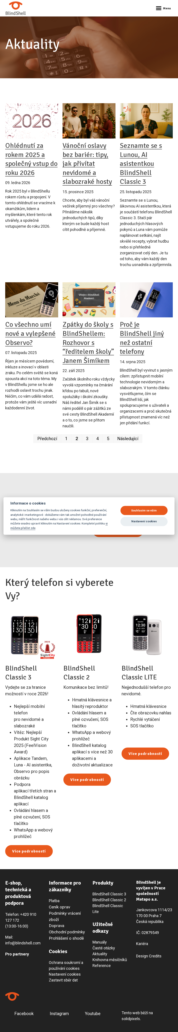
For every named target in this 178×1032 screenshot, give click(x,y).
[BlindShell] (15, 8)
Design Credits (149, 956)
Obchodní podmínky (67, 931)
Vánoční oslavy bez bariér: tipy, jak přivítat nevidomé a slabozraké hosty (87, 163)
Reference (101, 965)
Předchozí (47, 438)
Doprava (56, 925)
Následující (127, 438)
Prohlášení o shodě (66, 938)
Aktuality (99, 954)
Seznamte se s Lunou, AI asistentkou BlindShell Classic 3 (141, 163)
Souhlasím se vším (144, 510)
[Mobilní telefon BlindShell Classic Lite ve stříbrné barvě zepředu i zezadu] (147, 635)
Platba (54, 900)
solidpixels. (131, 1018)
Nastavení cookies (65, 974)
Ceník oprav (59, 907)
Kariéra (142, 943)
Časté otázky (103, 948)
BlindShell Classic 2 (109, 900)
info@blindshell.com (23, 943)
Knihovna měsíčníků (109, 959)
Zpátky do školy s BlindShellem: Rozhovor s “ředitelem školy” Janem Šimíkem (88, 342)
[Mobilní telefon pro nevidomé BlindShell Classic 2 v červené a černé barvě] (89, 635)
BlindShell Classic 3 (109, 894)
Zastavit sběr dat (63, 980)
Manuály (99, 942)
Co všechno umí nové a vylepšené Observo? (30, 333)
